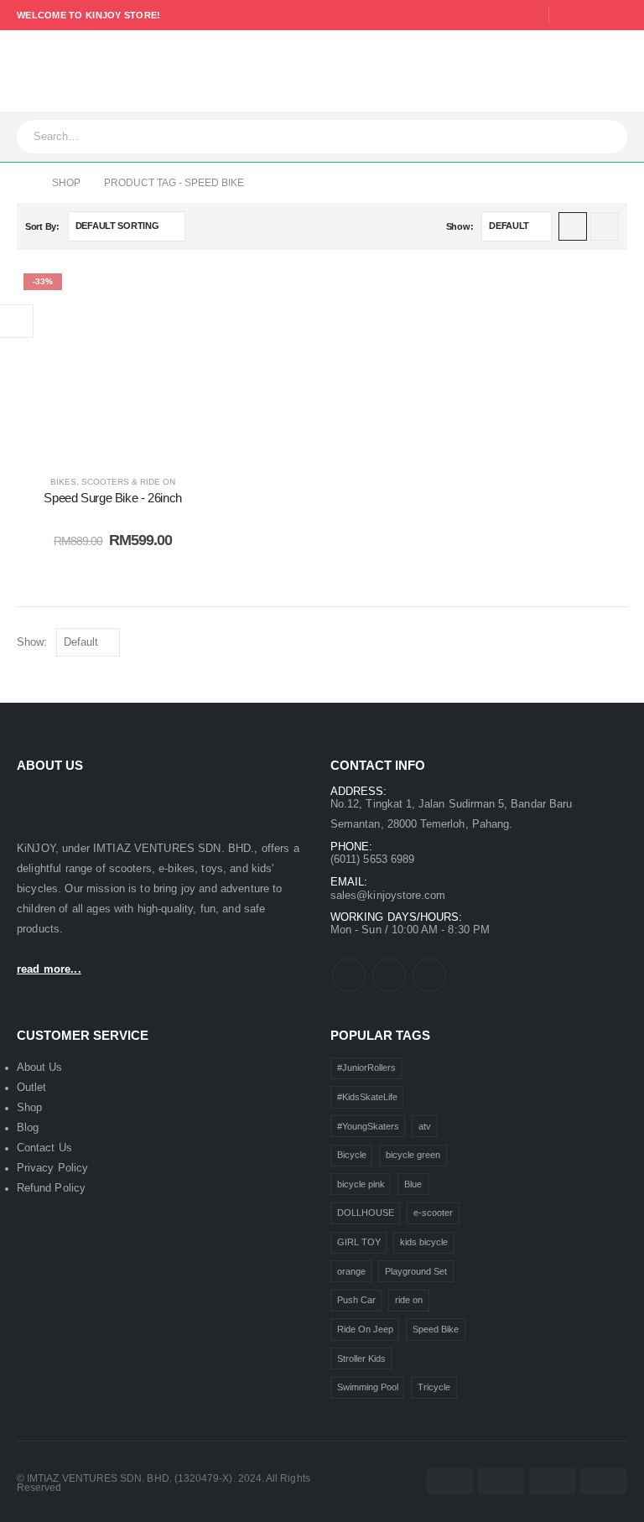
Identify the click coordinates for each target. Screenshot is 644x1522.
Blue (413, 1184)
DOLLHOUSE (365, 1213)
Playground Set (416, 1271)
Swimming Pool (367, 1387)
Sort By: (42, 226)
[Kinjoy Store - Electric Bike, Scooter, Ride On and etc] (96, 71)
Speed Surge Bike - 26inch (113, 498)
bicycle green (413, 1155)
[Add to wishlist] (184, 292)
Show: (460, 226)
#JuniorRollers (366, 1067)
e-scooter (433, 1213)
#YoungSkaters (368, 1126)
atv (424, 1126)
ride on (409, 1300)
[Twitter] (593, 16)
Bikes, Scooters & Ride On (112, 481)
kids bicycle (424, 1242)
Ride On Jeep (365, 1329)
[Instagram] (616, 16)
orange (351, 1271)
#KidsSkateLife (367, 1097)
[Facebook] (568, 16)
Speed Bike (436, 1329)
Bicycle (351, 1155)
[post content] (113, 363)
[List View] (604, 226)
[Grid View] (572, 226)
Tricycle (434, 1387)
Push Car (356, 1300)
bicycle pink (361, 1184)
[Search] (609, 136)
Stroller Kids (361, 1358)
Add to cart (125, 441)
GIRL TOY (359, 1242)
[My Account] (517, 71)
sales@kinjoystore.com (387, 895)
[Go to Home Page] (23, 183)
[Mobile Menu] (28, 71)
